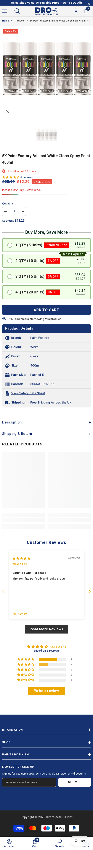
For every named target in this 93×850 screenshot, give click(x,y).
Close (89, 4)
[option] (46, 72)
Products (19, 20)
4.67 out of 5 (58, 646)
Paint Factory (39, 337)
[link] (23, 520)
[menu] (4, 11)
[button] (11, 177)
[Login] (76, 11)
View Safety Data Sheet (28, 393)
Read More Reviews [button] (46, 629)
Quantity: (7, 203)
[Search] (17, 11)
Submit (74, 782)
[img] (21, 558)
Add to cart (46, 310)
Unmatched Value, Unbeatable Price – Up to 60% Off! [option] (46, 2)
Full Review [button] (20, 613)
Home (5, 20)
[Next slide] (89, 591)
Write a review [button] (46, 691)
